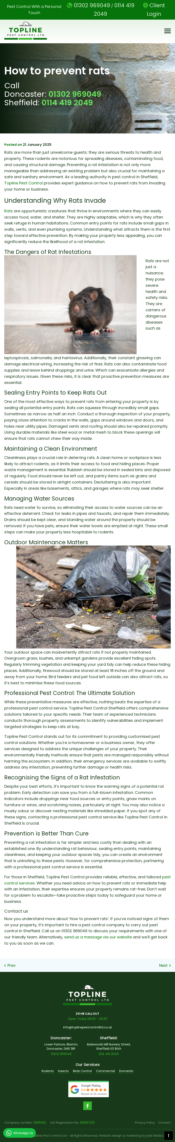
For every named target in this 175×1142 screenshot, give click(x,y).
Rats (8, 211)
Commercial (105, 1071)
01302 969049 (74, 94)
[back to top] (168, 1135)
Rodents (48, 1071)
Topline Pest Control (23, 183)
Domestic (126, 1071)
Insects (63, 1071)
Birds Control (82, 1071)
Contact (164, 1122)
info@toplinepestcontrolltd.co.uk (87, 1027)
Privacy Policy (145, 1122)
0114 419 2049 (67, 102)
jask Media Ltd (157, 1135)
